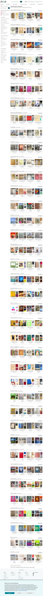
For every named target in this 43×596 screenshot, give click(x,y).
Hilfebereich (27, 573)
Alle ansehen (40, 10)
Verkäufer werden (40, 4)
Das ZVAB (19, 573)
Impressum (19, 576)
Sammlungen (8, 4)
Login (29, 1)
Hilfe (41, 1)
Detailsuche (2, 4)
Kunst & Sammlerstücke (23, 4)
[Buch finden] (21, 1)
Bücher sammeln (15, 4)
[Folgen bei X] (33, 575)
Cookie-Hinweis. (20, 589)
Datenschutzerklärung (20, 577)
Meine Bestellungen (6, 577)
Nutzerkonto (32, 1)
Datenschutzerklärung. (24, 590)
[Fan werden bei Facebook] (33, 574)
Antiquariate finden (32, 4)
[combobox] (15, 1)
